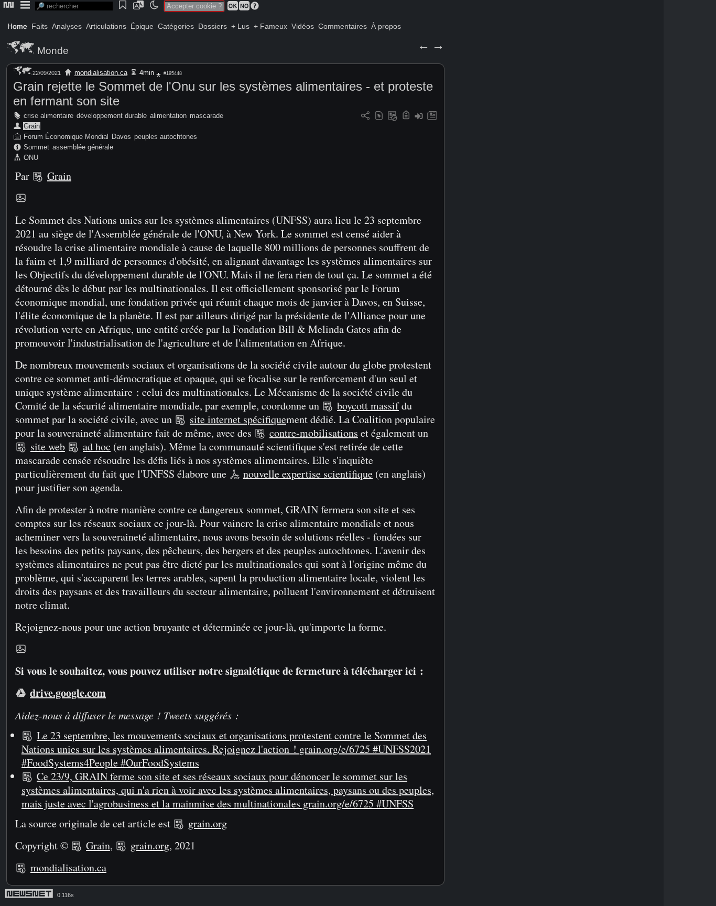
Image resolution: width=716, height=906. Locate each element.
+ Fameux (270, 26)
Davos (121, 137)
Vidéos (302, 26)
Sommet (36, 147)
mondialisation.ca (100, 73)
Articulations (106, 26)
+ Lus (240, 26)
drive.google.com (68, 692)
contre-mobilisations (313, 433)
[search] (74, 6)
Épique (142, 26)
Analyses (67, 26)
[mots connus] (405, 116)
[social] (365, 116)
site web (47, 446)
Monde (53, 50)
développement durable (112, 116)
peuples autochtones (165, 137)
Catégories (176, 26)
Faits (39, 26)
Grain (32, 126)
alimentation (168, 116)
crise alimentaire (48, 116)
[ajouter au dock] (419, 116)
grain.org (207, 823)
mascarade (206, 116)
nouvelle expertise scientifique (308, 474)
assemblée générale (82, 147)
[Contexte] (392, 116)
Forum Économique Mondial (66, 137)
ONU (31, 157)
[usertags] (379, 116)
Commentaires (342, 26)
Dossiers (212, 26)
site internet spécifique (238, 419)
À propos (386, 26)
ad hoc (97, 446)
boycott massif (368, 405)
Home (17, 26)
